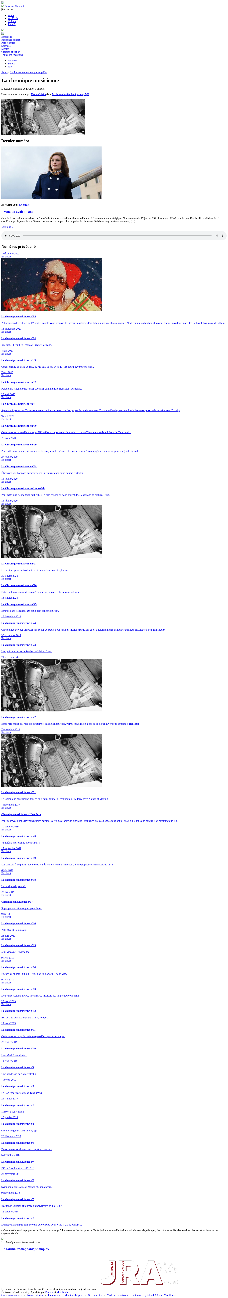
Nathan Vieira (38, 94)
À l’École (13, 18)
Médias (5, 48)
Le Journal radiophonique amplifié (28, 72)
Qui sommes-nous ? (11, 1295)
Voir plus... (7, 226)
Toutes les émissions (12, 54)
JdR (10, 66)
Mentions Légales (74, 1295)
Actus (11, 15)
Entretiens (6, 36)
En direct (24, 204)
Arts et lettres (8, 42)
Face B (12, 24)
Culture (12, 21)
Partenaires (54, 1295)
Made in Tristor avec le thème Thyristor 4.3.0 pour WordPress (141, 1295)
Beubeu (49, 1292)
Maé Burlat (62, 1292)
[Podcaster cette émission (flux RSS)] (2, 1239)
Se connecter (95, 1295)
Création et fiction (10, 51)
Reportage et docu (11, 39)
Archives (13, 60)
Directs (12, 63)
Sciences (6, 45)
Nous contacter (35, 1295)
